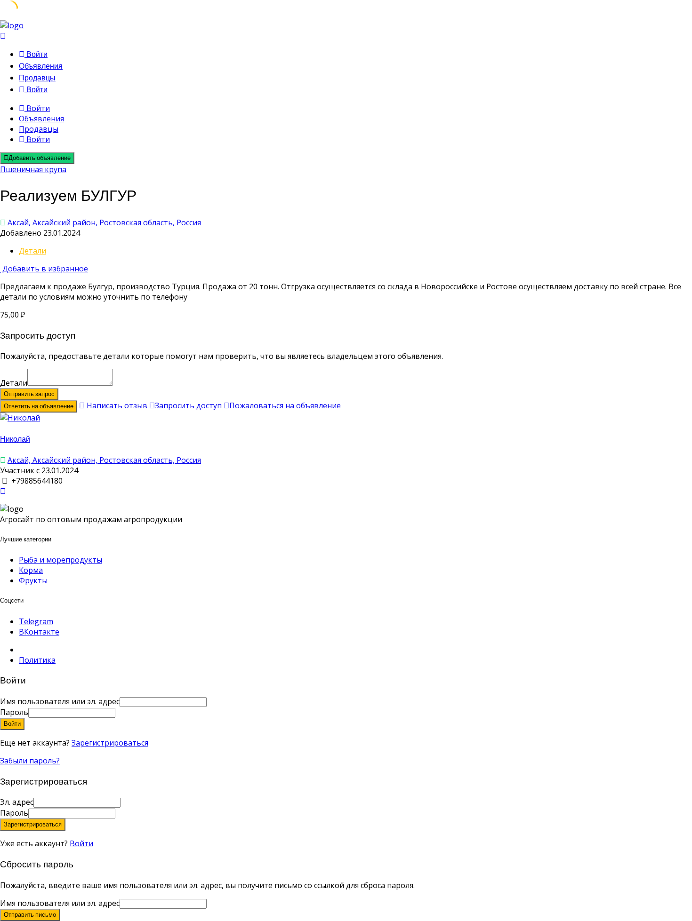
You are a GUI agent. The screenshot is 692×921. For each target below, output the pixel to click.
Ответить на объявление (38, 406)
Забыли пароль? (30, 760)
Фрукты (33, 580)
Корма (31, 570)
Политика (37, 660)
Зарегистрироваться (110, 743)
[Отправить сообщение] (3, 491)
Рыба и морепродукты (60, 560)
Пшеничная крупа (33, 169)
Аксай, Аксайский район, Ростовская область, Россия (104, 222)
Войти (81, 843)
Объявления (41, 66)
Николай (15, 439)
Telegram (36, 621)
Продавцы (37, 77)
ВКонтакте (39, 632)
